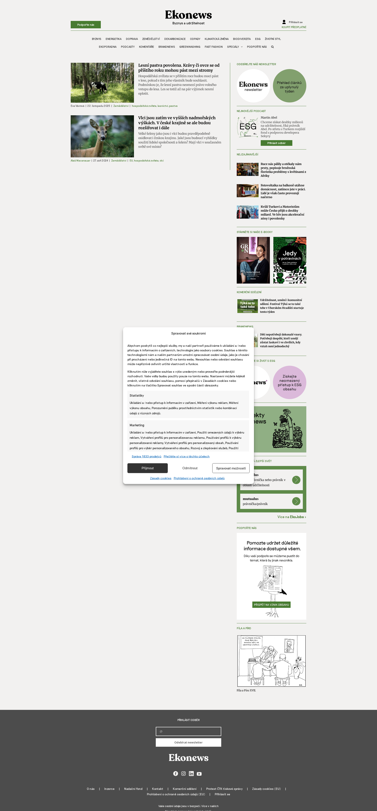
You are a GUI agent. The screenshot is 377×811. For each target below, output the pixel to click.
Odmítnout (189, 468)
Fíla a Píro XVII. (246, 690)
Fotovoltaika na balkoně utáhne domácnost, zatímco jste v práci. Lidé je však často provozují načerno (283, 191)
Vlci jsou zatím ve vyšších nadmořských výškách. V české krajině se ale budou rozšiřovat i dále (177, 122)
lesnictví (163, 105)
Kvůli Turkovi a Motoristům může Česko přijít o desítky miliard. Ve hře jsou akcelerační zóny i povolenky (282, 212)
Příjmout (148, 468)
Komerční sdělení (185, 789)
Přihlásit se (222, 794)
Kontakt (157, 789)
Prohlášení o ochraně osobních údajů (199, 478)
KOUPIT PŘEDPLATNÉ (294, 27)
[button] (272, 47)
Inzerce (109, 789)
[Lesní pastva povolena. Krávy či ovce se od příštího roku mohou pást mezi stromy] (102, 83)
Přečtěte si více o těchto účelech (187, 456)
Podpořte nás (85, 24)
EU (131, 160)
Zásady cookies (160, 478)
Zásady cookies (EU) (266, 789)
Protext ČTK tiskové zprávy (224, 789)
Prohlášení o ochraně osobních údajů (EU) (176, 794)
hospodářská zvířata (144, 105)
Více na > (292, 517)
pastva (173, 105)
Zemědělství (121, 105)
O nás (91, 789)
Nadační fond (133, 789)
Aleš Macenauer (80, 160)
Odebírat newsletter (188, 742)
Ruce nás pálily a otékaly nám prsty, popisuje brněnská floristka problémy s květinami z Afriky (283, 170)
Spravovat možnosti (231, 468)
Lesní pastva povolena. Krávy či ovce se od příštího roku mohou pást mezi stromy (178, 68)
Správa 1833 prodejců (146, 456)
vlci (162, 160)
